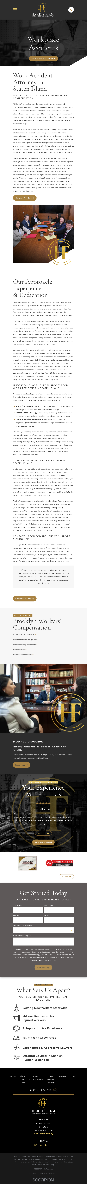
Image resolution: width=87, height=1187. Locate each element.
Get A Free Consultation (42, 58)
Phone (16, 915)
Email (46, 915)
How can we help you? (23, 936)
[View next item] (48, 833)
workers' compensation (45, 432)
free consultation (51, 577)
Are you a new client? (22, 926)
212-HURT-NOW (42, 1090)
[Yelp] (46, 1145)
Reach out (61, 548)
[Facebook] (51, 1145)
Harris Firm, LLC (22, 104)
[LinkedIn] (41, 1145)
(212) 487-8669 (32, 577)
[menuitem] (43, 634)
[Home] (42, 9)
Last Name (49, 905)
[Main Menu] (15, 10)
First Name (18, 905)
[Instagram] (36, 1145)
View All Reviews (42, 842)
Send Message (43, 967)
